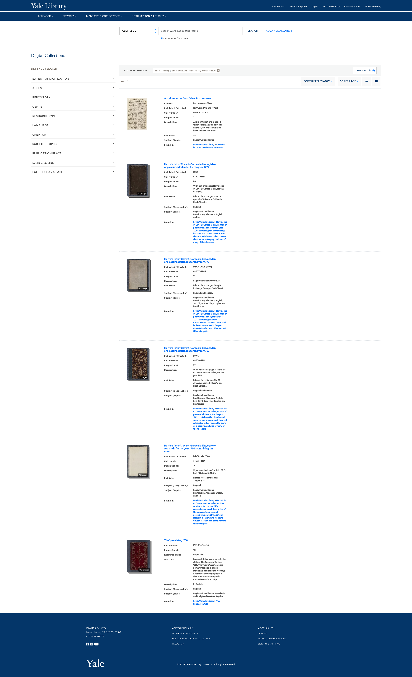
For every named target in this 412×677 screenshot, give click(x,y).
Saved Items (278, 6)
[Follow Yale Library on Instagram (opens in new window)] (91, 644)
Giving (262, 633)
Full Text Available (48, 172)
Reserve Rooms (352, 6)
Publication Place (46, 153)
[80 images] (137, 179)
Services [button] (69, 16)
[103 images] (138, 556)
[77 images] (138, 363)
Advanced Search (279, 30)
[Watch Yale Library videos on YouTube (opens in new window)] (96, 644)
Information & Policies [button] (148, 16)
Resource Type (44, 116)
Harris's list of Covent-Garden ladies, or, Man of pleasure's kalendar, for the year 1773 (190, 260)
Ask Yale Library (331, 6)
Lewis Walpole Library (203, 144)
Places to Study (373, 6)
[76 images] (138, 461)
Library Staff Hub (269, 643)
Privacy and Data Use (272, 638)
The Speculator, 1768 (176, 540)
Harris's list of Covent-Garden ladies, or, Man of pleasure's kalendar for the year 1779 (190, 166)
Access (37, 88)
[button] (253, 31)
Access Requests (298, 6)
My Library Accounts (186, 633)
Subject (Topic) (44, 144)
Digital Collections (48, 55)
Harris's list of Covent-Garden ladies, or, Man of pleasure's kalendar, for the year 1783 (190, 349)
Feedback (178, 643)
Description (169, 38)
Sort (317, 81)
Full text (183, 38)
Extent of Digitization (50, 78)
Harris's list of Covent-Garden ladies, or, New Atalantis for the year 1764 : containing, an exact (190, 448)
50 (348, 81)
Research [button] (44, 16)
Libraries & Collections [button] (103, 16)
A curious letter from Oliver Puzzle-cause (187, 98)
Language (40, 125)
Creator (39, 134)
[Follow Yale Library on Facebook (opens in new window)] (87, 644)
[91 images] (138, 274)
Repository (41, 97)
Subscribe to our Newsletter (191, 638)
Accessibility (266, 628)
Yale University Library (57, 6)
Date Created (43, 162)
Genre (37, 106)
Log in (315, 6)
